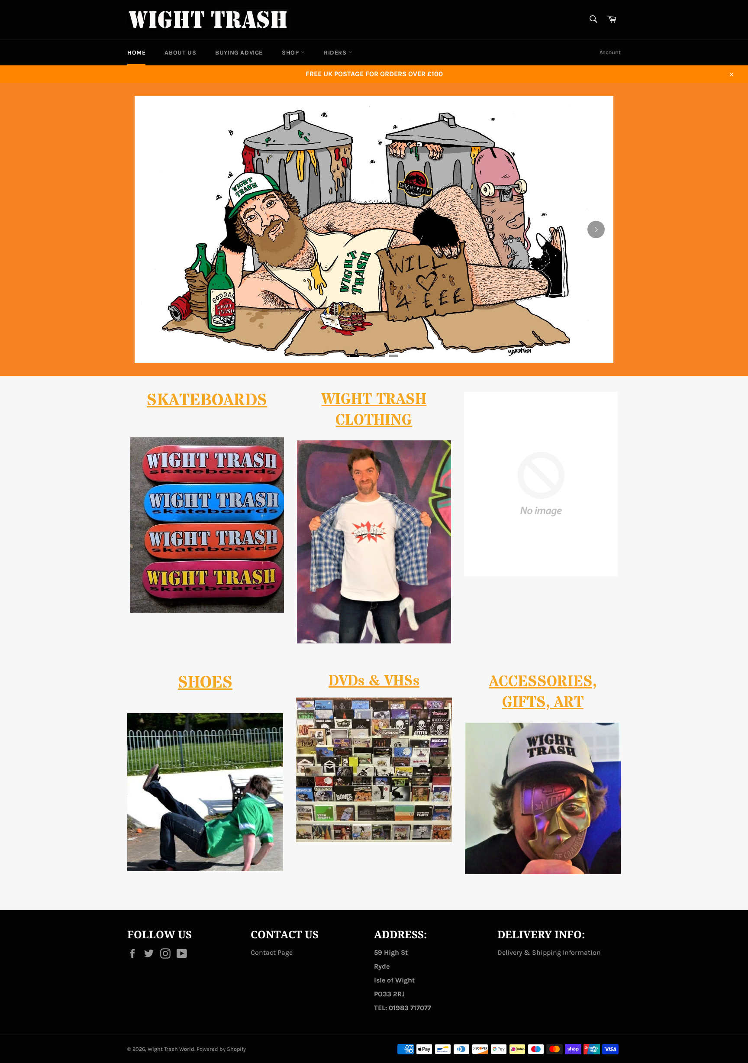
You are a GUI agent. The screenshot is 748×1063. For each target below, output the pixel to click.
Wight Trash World (171, 1049)
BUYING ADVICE (239, 52)
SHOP (291, 52)
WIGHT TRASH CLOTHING (374, 410)
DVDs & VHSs (374, 681)
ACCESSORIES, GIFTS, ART (542, 692)
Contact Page (272, 952)
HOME (136, 52)
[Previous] (152, 229)
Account (610, 52)
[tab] (354, 356)
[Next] (596, 229)
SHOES (205, 683)
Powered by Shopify (221, 1049)
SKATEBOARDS (207, 400)
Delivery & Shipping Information (549, 952)
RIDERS (336, 52)
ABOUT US (180, 52)
